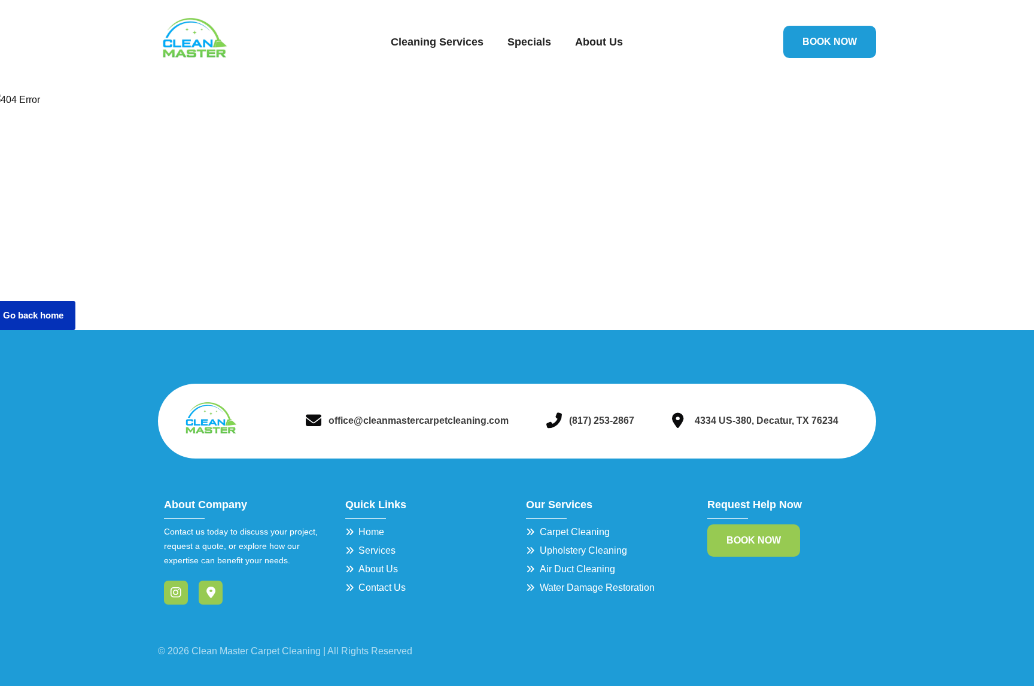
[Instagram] (176, 593)
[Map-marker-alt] (211, 593)
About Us (599, 42)
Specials (529, 42)
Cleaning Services (437, 42)
